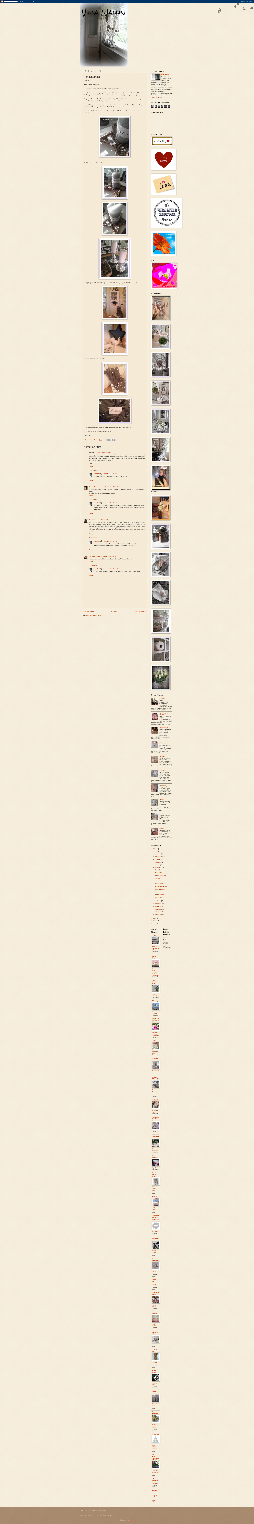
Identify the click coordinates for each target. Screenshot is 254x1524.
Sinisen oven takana (155, 1259)
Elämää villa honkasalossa (155, 1020)
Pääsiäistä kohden (154, 1305)
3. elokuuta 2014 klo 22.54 (108, 556)
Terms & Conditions (155, 1482)
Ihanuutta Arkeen (155, 1333)
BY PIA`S (154, 1197)
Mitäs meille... (155, 1231)
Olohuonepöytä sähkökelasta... (155, 1092)
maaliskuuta (158, 909)
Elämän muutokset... (155, 1012)
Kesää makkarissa (159, 889)
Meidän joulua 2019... (155, 995)
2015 (155, 849)
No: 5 (161, 814)
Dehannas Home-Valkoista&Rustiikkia (155, 1457)
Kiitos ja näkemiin (154, 1285)
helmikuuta (158, 912)
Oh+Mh (161, 828)
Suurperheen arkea (155, 1293)
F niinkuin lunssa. (154, 1363)
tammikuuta (158, 914)
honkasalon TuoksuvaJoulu (155, 1136)
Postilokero (162, 785)
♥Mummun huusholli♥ (155, 1479)
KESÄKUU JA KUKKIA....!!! (155, 1471)
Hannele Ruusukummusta (96, 487)
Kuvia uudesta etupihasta (154, 1446)
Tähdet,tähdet (158, 870)
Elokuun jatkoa (154, 1272)
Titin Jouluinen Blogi (155, 982)
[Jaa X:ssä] (111, 440)
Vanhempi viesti (141, 611)
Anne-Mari (97, 473)
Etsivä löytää (158, 872)
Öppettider (154, 1168)
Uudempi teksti (88, 611)
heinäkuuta (158, 867)
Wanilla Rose (154, 957)
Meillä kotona (154, 1501)
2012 (155, 921)
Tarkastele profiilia (156, 97)
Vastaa (91, 466)
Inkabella (154, 1313)
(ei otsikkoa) (162, 771)
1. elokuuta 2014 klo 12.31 (112, 487)
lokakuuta (158, 859)
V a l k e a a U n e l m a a (155, 1118)
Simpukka (157, 892)
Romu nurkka (158, 881)
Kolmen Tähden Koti (155, 1078)
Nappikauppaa (158, 883)
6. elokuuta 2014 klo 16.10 (110, 569)
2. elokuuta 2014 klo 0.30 (101, 520)
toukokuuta (158, 903)
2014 (155, 851)
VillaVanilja (155, 1434)
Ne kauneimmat (155, 1149)
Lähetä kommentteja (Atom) (93, 615)
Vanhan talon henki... (155, 1404)
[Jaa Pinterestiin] (114, 440)
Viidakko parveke (159, 894)
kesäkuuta (158, 901)
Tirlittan (154, 1041)
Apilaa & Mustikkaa (160, 875)
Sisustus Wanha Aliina (154, 1174)
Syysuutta (157, 878)
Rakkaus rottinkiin (159, 897)
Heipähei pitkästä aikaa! (154, 1188)
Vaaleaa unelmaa (154, 1392)
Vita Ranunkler (155, 1156)
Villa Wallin (103, 12)
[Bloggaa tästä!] (109, 440)
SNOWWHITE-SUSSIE (155, 1491)
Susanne (154, 935)
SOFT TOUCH (154, 1208)
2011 (155, 923)
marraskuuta (158, 856)
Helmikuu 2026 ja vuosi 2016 (155, 948)
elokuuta (157, 865)
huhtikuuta (158, 906)
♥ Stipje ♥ (155, 1099)
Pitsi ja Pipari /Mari (95, 556)
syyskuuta (158, 862)
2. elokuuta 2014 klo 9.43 (110, 473)
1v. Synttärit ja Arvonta (163, 713)
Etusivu (114, 611)
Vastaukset (94, 470)
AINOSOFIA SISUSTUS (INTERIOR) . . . (155, 1218)
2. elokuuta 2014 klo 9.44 (110, 503)
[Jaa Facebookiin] (113, 440)
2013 (155, 918)
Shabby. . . (162, 799)
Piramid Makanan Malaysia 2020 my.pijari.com (155, 972)
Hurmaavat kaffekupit (160, 886)
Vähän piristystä (154, 1324)
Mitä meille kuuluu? (155, 1052)
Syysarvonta (163, 742)
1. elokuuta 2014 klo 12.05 (103, 452)
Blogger (131, 1520)
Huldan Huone (154, 1371)
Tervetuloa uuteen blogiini (154, 1426)
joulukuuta (158, 854)
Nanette (91, 520)
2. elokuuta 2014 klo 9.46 (110, 541)
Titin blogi (155, 1001)
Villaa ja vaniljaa (154, 1496)
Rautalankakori (163, 727)
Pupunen (162, 756)
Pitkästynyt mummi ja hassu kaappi (155, 1034)
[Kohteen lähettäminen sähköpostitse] (107, 440)
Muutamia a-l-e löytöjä (155, 1251)
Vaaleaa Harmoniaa (155, 1412)
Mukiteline (162, 698)
